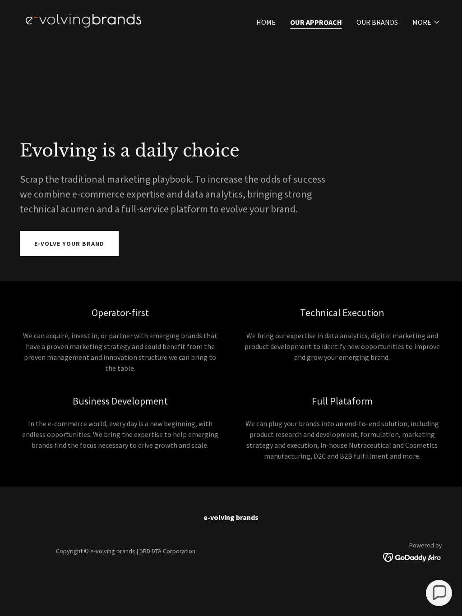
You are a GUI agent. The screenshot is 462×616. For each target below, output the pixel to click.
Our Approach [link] (316, 22)
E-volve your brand (69, 243)
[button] (426, 22)
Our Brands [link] (377, 22)
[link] (83, 19)
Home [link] (266, 22)
